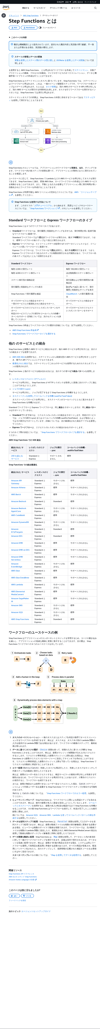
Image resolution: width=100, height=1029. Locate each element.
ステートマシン (81, 70)
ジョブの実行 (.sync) (21, 389)
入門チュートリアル (43, 205)
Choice (43, 749)
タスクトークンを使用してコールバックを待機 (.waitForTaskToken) (42, 396)
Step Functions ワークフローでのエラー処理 (66, 793)
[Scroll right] (82, 8)
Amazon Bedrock (18, 501)
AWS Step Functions (20, 619)
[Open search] (95, 7)
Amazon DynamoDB (20, 522)
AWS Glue (15, 570)
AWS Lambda (17, 584)
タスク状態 (51, 86)
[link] (50, 15)
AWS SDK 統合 (18, 357)
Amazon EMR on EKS (20, 550)
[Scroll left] (20, 8)
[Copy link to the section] (6, 220)
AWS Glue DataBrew (20, 577)
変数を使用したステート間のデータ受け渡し (34, 60)
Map (55, 837)
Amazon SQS (17, 612)
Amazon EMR (17, 543)
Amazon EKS (16, 536)
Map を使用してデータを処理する (66, 855)
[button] (18, 37)
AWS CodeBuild (18, 515)
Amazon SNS (16, 605)
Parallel (62, 821)
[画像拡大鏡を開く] (11, 162)
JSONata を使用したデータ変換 (70, 60)
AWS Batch (16, 494)
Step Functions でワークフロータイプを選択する (33, 333)
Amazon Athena (18, 487)
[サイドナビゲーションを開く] (3, 15)
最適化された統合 (20, 363)
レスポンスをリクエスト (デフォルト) (28, 379)
